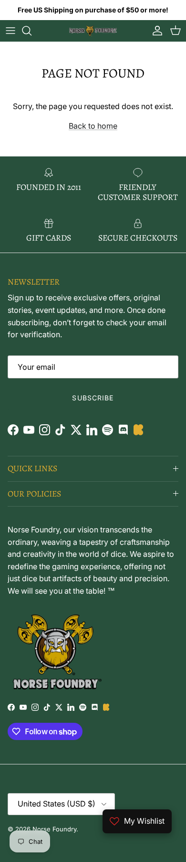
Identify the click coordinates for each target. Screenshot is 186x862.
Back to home (93, 126)
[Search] (31, 30)
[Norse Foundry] (93, 30)
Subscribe (93, 398)
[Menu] (10, 30)
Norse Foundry (54, 829)
